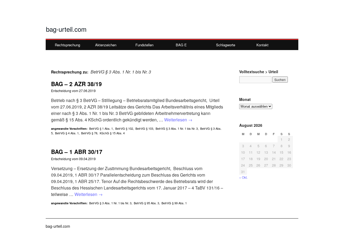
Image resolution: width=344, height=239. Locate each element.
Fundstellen (144, 44)
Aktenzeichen (105, 44)
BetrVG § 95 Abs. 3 (146, 203)
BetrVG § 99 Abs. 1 (174, 203)
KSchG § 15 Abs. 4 (112, 133)
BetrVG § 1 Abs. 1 (101, 128)
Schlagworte (225, 44)
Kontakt (262, 44)
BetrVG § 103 (144, 128)
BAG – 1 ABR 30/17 (76, 151)
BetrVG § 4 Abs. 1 (67, 133)
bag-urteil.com (66, 29)
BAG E (181, 44)
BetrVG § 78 (89, 133)
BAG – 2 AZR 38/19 (76, 84)
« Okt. (243, 177)
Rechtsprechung (67, 44)
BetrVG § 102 (124, 128)
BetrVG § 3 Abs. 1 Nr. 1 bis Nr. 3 (177, 128)
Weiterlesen (178, 120)
